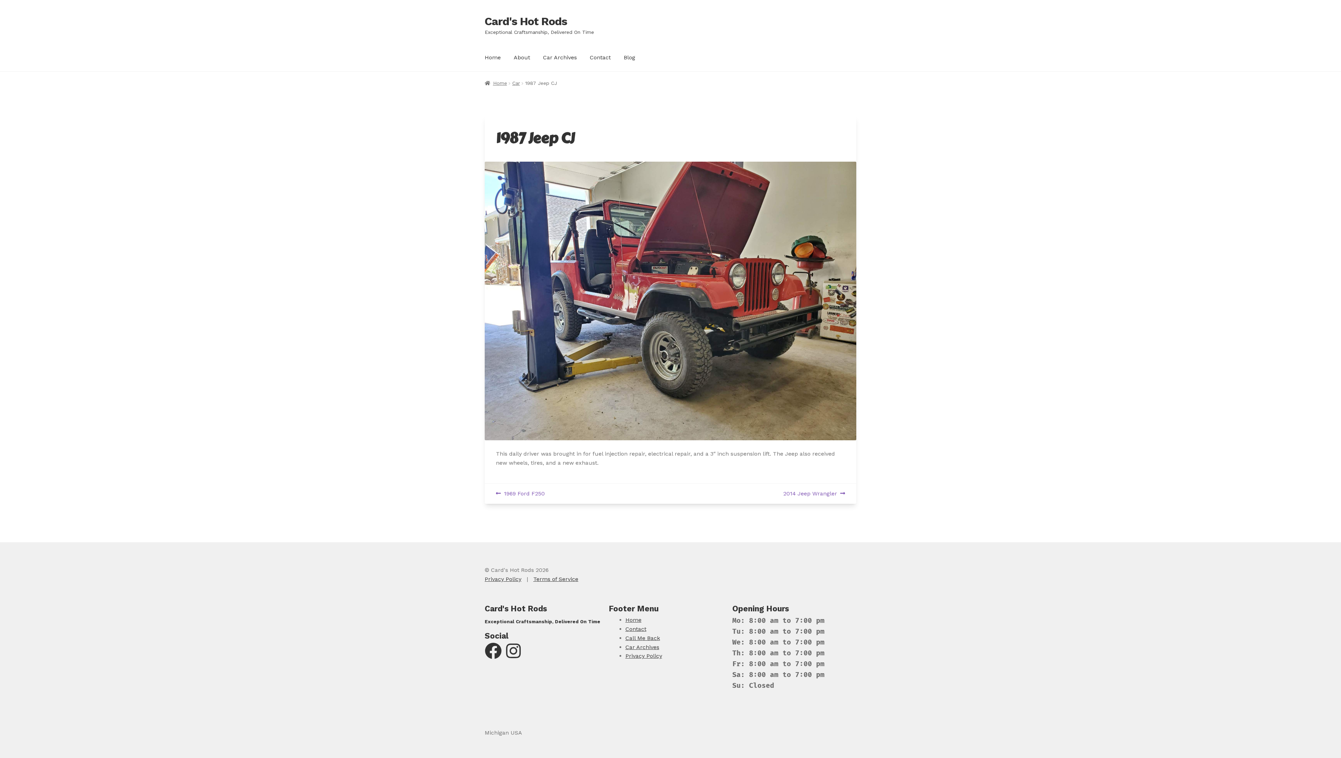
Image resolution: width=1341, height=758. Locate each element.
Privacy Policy (503, 579)
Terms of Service (555, 579)
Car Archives (560, 57)
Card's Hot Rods (526, 21)
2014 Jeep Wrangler (810, 494)
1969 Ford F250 (524, 494)
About (522, 57)
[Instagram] (513, 655)
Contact (600, 57)
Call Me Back (642, 638)
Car (516, 83)
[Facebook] (493, 655)
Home (493, 57)
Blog (629, 57)
